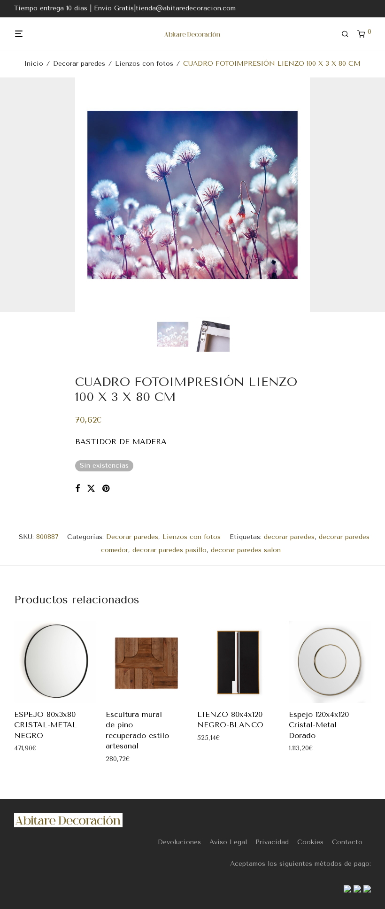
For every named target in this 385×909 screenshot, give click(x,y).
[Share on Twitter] (91, 488)
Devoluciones (179, 842)
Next (369, 195)
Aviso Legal (228, 842)
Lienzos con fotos (144, 64)
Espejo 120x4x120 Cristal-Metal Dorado (319, 725)
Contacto (347, 842)
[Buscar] (348, 34)
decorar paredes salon (246, 550)
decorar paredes (289, 537)
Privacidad (272, 842)
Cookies (310, 842)
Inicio (33, 64)
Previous (16, 195)
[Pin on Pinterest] (106, 488)
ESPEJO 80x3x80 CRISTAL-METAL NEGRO (45, 725)
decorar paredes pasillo (169, 550)
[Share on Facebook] (77, 488)
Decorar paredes (79, 64)
